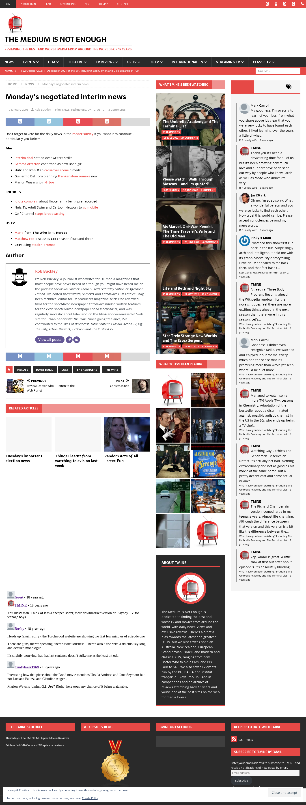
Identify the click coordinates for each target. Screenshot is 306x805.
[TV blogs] (115, 764)
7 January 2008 (18, 110)
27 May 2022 (191, 294)
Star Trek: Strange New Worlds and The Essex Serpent (190, 338)
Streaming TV (228, 62)
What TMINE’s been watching (183, 84)
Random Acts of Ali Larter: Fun (121, 458)
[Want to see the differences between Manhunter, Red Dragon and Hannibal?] (173, 531)
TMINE (256, 148)
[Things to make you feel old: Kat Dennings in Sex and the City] (208, 390)
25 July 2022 (171, 137)
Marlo (19, 232)
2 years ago (266, 140)
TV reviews (105, 62)
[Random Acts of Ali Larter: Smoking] (173, 390)
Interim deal (24, 158)
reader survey (82, 134)
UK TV (154, 62)
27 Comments (189, 137)
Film (51, 62)
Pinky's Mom (261, 238)
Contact (122, 4)
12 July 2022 (190, 190)
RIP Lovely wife (248, 140)
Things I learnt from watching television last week (76, 460)
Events (29, 62)
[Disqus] (78, 529)
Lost (65, 370)
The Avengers (87, 370)
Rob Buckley (43, 110)
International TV (187, 62)
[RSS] (302, 4)
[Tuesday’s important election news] (29, 434)
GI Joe (49, 182)
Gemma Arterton (27, 164)
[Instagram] (285, 4)
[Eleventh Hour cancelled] (208, 531)
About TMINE (29, 4)
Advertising (67, 4)
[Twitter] (276, 4)
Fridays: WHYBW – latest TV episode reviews (35, 745)
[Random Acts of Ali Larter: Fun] (127, 434)
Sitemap (103, 4)
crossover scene (56, 170)
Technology (78, 110)
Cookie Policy (90, 798)
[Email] (76, 339)
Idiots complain (26, 201)
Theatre (75, 62)
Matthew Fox (24, 239)
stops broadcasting (50, 213)
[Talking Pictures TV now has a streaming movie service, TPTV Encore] (208, 460)
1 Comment (207, 190)
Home (8, 4)
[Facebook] (267, 4)
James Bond (44, 370)
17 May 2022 (191, 346)
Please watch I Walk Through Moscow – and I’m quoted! (188, 181)
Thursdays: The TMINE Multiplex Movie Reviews (37, 738)
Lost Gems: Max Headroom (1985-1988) (261, 272)
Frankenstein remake (74, 176)
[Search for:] (278, 70)
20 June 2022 (191, 242)
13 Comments (210, 294)
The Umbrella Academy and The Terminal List (190, 124)
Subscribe (241, 781)
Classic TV (262, 62)
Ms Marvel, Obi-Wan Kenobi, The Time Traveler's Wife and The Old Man (189, 231)
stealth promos (43, 245)
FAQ (48, 4)
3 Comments (116, 110)
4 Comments (210, 242)
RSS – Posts (245, 740)
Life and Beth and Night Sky (187, 288)
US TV (131, 62)
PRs (86, 4)
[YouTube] (293, 4)
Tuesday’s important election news (24, 458)
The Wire (111, 370)
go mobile (90, 207)
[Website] (69, 339)
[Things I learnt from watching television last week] (78, 434)
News (9, 62)
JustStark (258, 195)
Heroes (22, 370)
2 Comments (209, 346)
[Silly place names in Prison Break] (173, 496)
